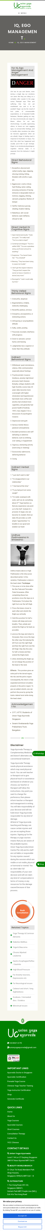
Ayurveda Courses (15, 1125)
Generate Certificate (15, 1099)
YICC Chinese (13, 1142)
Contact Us (12, 1138)
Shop (9, 1094)
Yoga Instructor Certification (19, 1090)
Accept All (22, 1216)
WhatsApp (39, 753)
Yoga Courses (13, 1120)
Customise (22, 1221)
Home (11, 43)
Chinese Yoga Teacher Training (20, 1086)
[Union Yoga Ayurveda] (22, 6)
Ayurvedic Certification (16, 1077)
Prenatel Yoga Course (16, 1081)
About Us (11, 1116)
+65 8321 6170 (15, 1043)
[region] (22, 1214)
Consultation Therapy (16, 1134)
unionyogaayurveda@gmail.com (22, 1047)
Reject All (22, 1227)
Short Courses (13, 1129)
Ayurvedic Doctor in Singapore (19, 1072)
